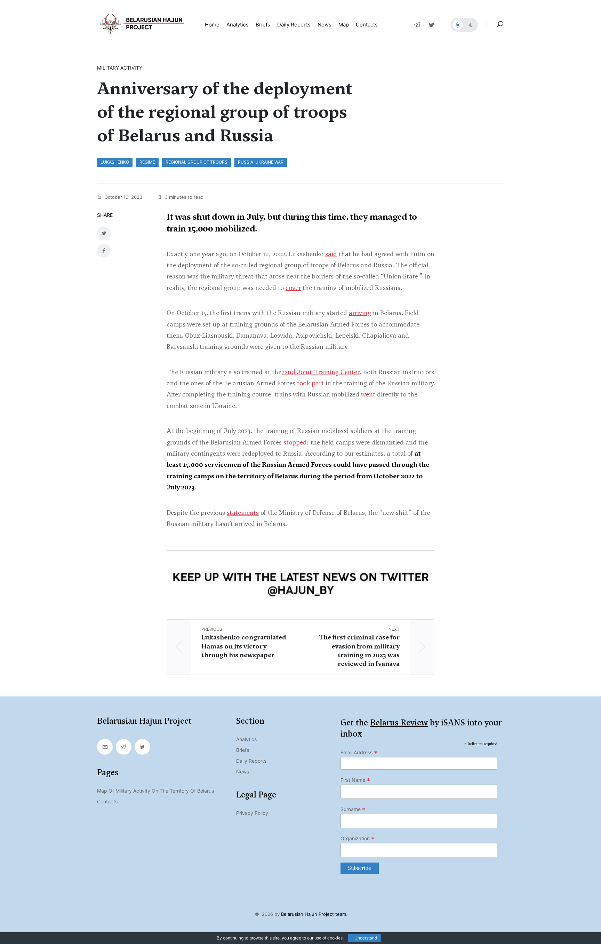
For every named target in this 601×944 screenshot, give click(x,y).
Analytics (237, 24)
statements (243, 512)
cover (293, 287)
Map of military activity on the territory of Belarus (155, 791)
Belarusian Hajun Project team (313, 914)
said (331, 254)
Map (343, 24)
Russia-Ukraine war (260, 162)
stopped (295, 442)
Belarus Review (399, 722)
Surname (353, 809)
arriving (360, 312)
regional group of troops (196, 162)
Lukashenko (115, 162)
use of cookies (328, 938)
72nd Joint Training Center (320, 372)
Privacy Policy (252, 813)
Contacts (367, 24)
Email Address (359, 752)
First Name (355, 780)
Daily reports (294, 24)
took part (310, 383)
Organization (357, 838)
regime (147, 162)
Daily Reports (251, 761)
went (368, 394)
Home (212, 24)
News (324, 24)
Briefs (263, 24)
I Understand (364, 938)
